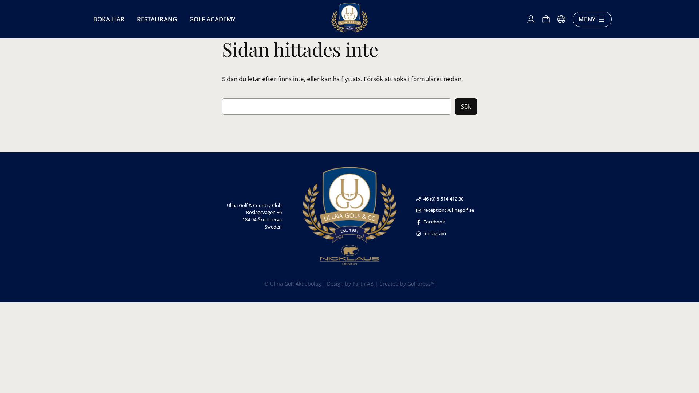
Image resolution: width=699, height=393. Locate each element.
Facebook (434, 221)
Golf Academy (212, 19)
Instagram (434, 233)
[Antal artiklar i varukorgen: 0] (546, 19)
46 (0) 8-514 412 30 (443, 198)
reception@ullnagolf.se (448, 210)
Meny (586, 19)
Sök (466, 106)
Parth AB (363, 283)
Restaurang (157, 19)
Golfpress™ (421, 283)
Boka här (109, 19)
